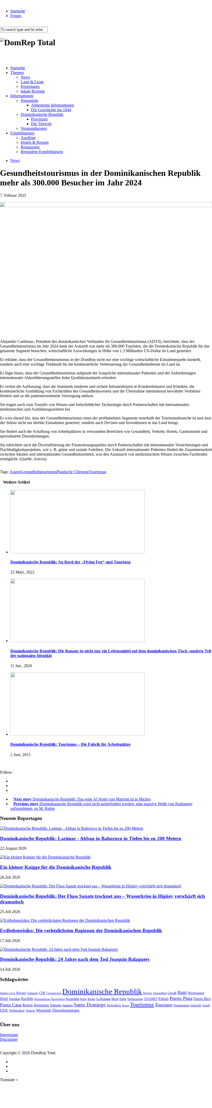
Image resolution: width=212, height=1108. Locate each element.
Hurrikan (14, 999)
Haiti (182, 992)
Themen (17, 72)
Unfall (206, 1005)
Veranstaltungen (34, 128)
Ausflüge (28, 137)
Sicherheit (114, 1005)
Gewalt (172, 993)
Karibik (27, 999)
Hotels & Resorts (35, 142)
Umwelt (195, 1005)
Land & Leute (32, 82)
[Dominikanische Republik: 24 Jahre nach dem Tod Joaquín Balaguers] (59, 949)
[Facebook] (11, 781)
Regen (27, 1005)
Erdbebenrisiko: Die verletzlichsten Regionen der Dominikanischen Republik (81, 930)
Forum (15, 15)
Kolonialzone (42, 999)
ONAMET (150, 999)
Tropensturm (181, 1005)
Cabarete (32, 992)
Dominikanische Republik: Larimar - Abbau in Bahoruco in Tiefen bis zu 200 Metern (90, 838)
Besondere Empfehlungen (42, 151)
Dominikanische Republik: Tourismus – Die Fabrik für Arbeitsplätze (70, 744)
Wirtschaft (43, 1010)
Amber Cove (7, 992)
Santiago (67, 1005)
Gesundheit (159, 992)
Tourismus (97, 472)
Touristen (163, 1004)
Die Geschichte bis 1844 (51, 110)
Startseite (17, 11)
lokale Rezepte (33, 91)
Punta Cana (10, 1004)
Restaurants (30, 147)
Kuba (83, 998)
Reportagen (30, 86)
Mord (114, 999)
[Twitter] (11, 790)
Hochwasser (196, 993)
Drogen (147, 992)
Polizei (163, 999)
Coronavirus (54, 992)
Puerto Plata (181, 998)
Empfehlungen (22, 133)
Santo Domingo (90, 1004)
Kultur (91, 998)
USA (4, 1010)
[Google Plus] (11, 785)
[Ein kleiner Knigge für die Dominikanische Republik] (45, 857)
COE (42, 993)
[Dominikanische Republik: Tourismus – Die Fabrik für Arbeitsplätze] (77, 734)
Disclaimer (9, 1039)
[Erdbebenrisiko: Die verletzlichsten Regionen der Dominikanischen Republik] (65, 920)
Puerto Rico (202, 999)
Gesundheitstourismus (39, 472)
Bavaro (21, 993)
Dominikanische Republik (42, 114)
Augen (15, 472)
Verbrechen (17, 1010)
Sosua (125, 1005)
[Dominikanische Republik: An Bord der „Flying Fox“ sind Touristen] (77, 552)
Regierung (41, 1005)
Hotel (4, 999)
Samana (55, 1005)
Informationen (21, 96)
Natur (122, 999)
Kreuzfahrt (72, 999)
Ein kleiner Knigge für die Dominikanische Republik (55, 867)
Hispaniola (29, 100)
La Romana (103, 999)
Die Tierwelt (41, 124)
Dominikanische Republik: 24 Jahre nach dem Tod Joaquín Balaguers (74, 959)
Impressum (9, 1034)
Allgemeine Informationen (52, 105)
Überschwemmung (65, 1010)
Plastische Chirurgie (73, 472)
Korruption (58, 999)
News (25, 77)
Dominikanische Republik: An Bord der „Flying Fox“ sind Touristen (70, 562)
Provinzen (39, 119)
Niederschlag (135, 998)
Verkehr (30, 1010)
